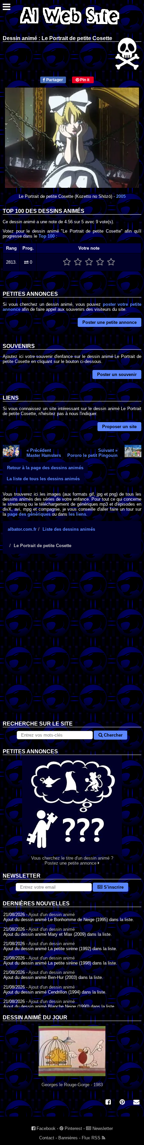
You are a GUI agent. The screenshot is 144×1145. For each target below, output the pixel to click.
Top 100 (47, 236)
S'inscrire (113, 887)
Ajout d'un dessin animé (51, 914)
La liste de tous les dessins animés (43, 478)
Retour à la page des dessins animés (45, 467)
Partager (54, 80)
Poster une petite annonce (109, 322)
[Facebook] (108, 1102)
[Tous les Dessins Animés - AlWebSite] (69, 25)
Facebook (45, 1128)
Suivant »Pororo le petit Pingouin (92, 453)
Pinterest (72, 1128)
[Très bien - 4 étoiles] (99, 262)
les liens (77, 514)
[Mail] (136, 1102)
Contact (46, 1137)
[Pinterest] (122, 1102)
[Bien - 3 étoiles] (88, 262)
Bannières (68, 1137)
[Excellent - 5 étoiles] (111, 262)
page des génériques (29, 514)
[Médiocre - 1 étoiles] (66, 262)
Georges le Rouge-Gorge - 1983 (72, 1084)
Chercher (112, 735)
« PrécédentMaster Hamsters (43, 453)
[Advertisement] (72, 642)
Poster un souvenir (117, 374)
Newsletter (102, 1128)
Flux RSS (92, 1137)
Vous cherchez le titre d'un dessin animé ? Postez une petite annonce (72, 861)
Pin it (84, 80)
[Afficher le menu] (6, 8)
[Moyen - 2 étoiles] (77, 262)
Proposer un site (119, 426)
